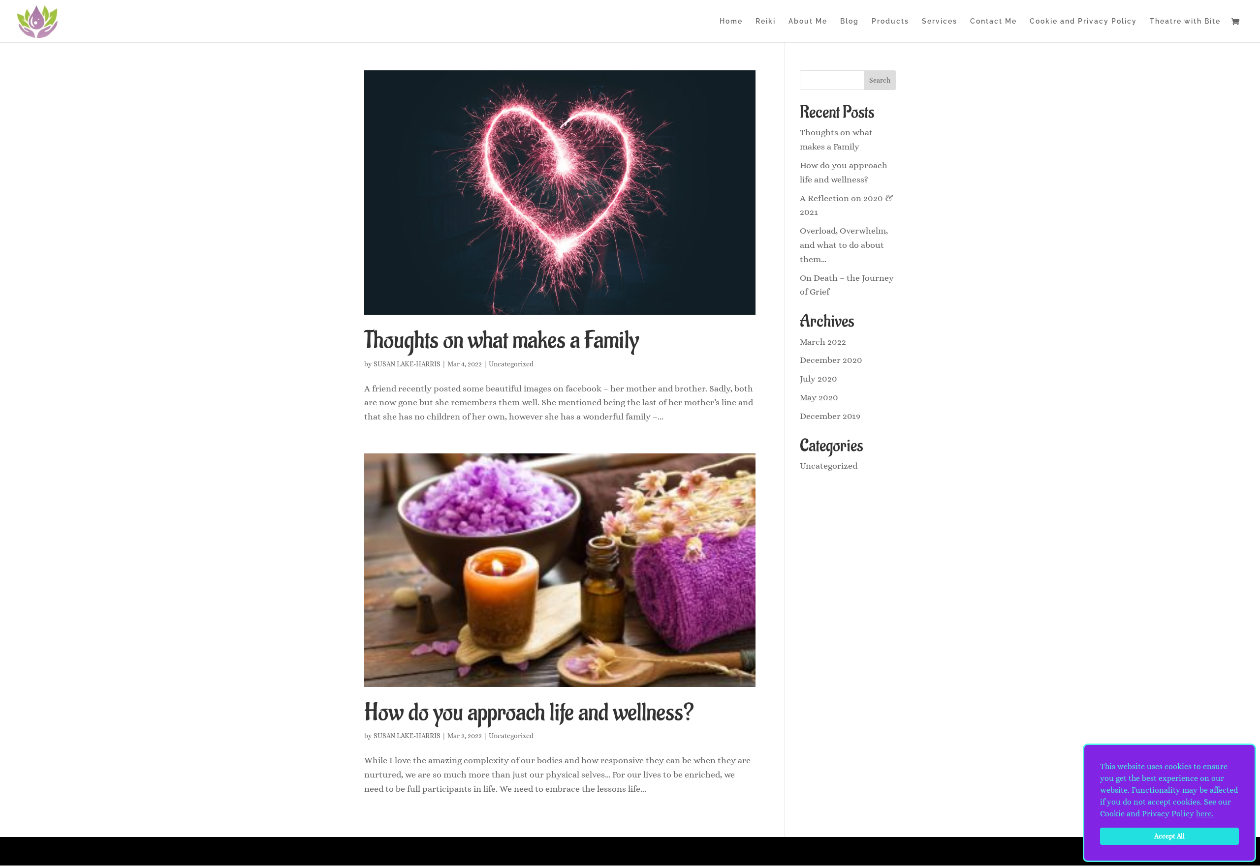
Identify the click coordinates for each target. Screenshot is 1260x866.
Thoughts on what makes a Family (501, 340)
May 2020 (819, 397)
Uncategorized (511, 364)
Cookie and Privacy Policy (1083, 21)
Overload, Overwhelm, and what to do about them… (844, 245)
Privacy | (721, 851)
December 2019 (830, 416)
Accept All (1169, 836)
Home (731, 21)
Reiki (766, 21)
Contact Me (993, 21)
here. (1205, 813)
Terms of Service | (753, 851)
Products (890, 21)
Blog (849, 21)
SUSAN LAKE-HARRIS (407, 364)
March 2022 (823, 342)
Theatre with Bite (1185, 21)
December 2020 (831, 360)
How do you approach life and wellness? (529, 712)
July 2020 (818, 379)
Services (939, 21)
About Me (807, 21)
